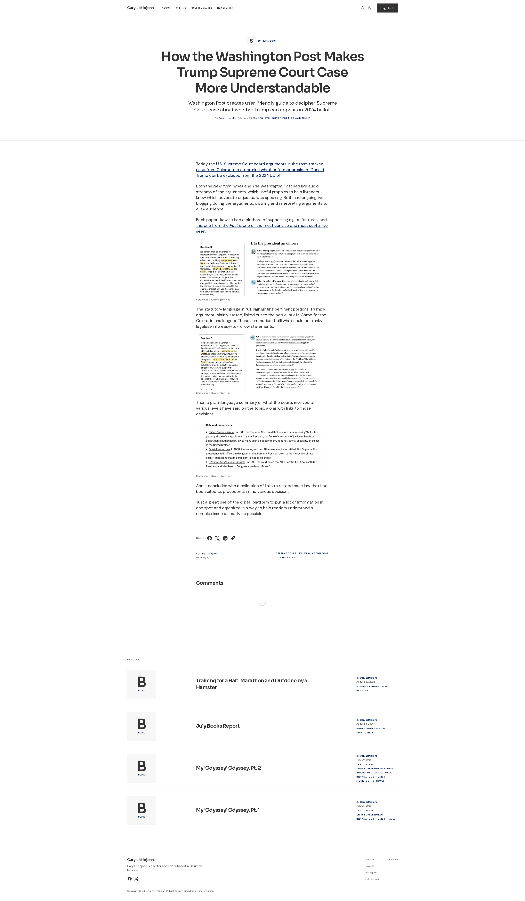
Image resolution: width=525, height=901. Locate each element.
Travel (380, 780)
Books (360, 728)
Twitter (369, 859)
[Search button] (362, 8)
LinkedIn (370, 866)
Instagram (371, 872)
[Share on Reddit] (225, 538)
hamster (362, 690)
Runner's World (379, 686)
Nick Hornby (364, 732)
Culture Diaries (201, 8)
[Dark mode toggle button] (370, 8)
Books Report (376, 728)
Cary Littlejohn (227, 118)
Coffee (388, 768)
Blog (141, 690)
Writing (181, 8)
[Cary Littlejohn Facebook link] (130, 878)
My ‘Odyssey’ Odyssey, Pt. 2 (228, 768)
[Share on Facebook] (210, 538)
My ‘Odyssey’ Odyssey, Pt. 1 (228, 810)
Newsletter (225, 8)
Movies (380, 776)
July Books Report (218, 726)
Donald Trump (300, 118)
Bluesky (393, 859)
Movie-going (365, 780)
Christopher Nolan (369, 768)
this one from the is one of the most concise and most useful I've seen (262, 228)
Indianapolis (365, 776)
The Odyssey (365, 764)
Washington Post (277, 118)
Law (260, 118)
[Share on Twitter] (217, 538)
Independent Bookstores (374, 772)
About (166, 8)
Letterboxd (372, 879)
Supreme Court (268, 41)
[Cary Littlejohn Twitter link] (136, 878)
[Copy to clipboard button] (232, 538)
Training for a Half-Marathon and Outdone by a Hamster (251, 684)
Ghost (187, 891)
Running (362, 686)
